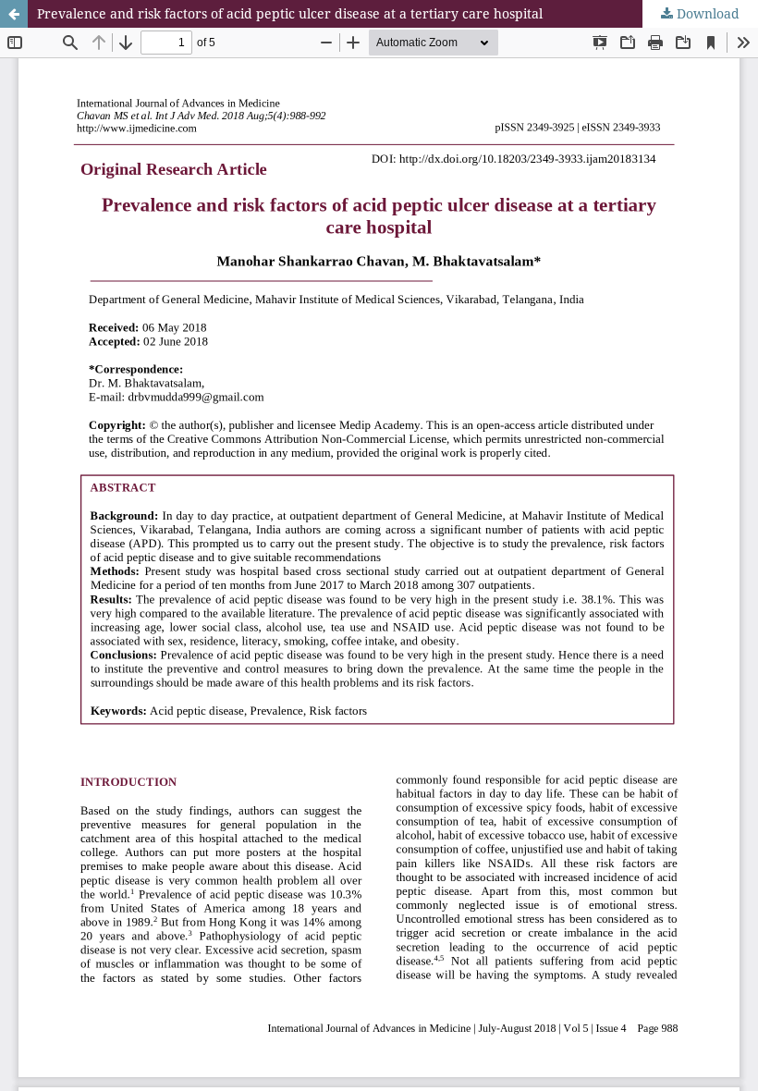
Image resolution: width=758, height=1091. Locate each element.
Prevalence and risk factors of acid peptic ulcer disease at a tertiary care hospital (290, 13)
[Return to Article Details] (14, 14)
